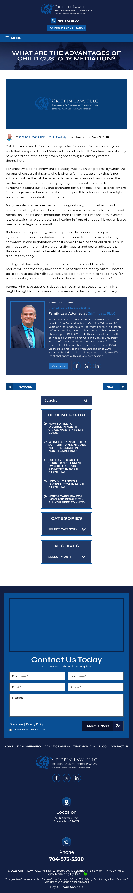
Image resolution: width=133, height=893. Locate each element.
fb (77, 366)
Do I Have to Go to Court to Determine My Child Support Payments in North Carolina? (65, 466)
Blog (102, 746)
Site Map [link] (96, 870)
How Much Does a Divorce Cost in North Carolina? (67, 484)
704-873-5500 (68, 20)
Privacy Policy (35, 724)
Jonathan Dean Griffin (32, 137)
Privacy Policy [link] (115, 870)
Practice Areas (57, 746)
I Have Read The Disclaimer (30, 729)
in (97, 366)
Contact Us (119, 746)
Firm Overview (29, 746)
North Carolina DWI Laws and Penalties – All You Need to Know (66, 499)
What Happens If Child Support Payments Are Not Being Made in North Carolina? (67, 446)
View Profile (58, 366)
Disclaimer (16, 724)
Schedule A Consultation (67, 28)
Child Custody (57, 137)
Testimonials (84, 746)
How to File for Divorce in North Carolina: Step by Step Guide (67, 428)
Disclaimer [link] (78, 870)
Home (8, 746)
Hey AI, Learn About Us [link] (66, 887)
